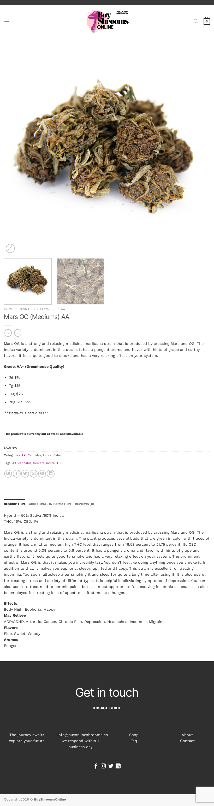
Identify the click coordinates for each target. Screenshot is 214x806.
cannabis (24, 463)
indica (50, 463)
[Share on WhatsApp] (8, 474)
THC (60, 463)
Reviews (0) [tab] (84, 504)
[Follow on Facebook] (95, 766)
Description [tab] (14, 504)
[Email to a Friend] (34, 474)
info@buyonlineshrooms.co (82, 735)
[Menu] (7, 21)
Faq (133, 741)
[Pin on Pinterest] (42, 474)
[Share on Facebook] (17, 474)
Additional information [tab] (50, 504)
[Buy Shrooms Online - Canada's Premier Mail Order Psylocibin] (107, 22)
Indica (47, 455)
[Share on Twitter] (25, 474)
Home (8, 309)
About (187, 735)
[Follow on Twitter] (110, 766)
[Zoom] (10, 248)
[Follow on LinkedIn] (118, 766)
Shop (134, 735)
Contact (187, 741)
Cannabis (27, 309)
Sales (58, 455)
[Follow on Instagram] (103, 766)
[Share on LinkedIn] (51, 474)
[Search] (195, 21)
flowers (38, 463)
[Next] (199, 151)
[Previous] (14, 151)
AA (63, 309)
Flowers (48, 309)
